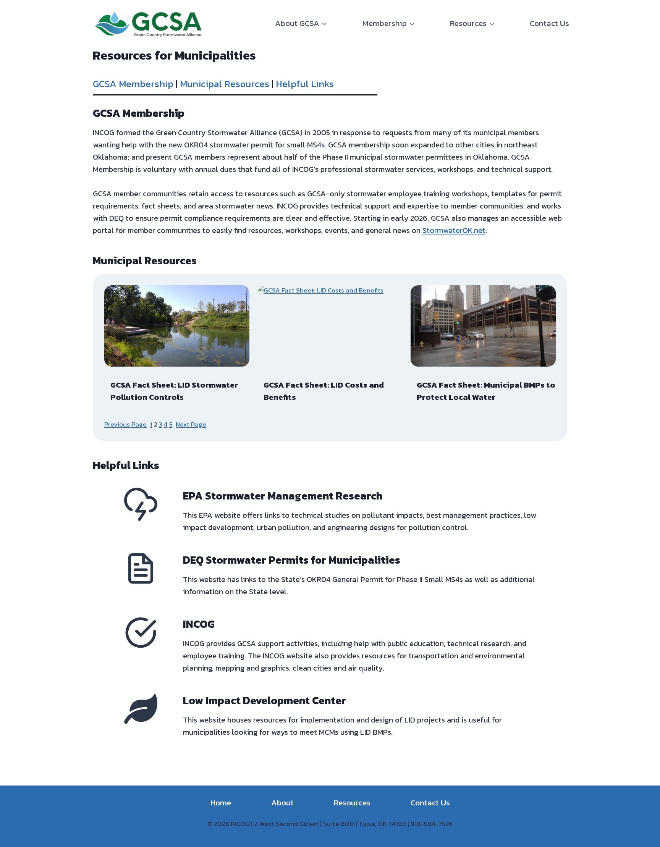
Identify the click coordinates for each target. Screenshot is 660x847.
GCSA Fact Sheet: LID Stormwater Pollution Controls (174, 391)
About (282, 802)
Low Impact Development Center (264, 700)
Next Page (191, 424)
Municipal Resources (224, 83)
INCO (195, 624)
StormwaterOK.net (453, 230)
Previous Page (125, 424)
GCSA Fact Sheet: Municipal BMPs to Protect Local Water (486, 391)
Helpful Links (305, 83)
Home (220, 802)
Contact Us (549, 23)
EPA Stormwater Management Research (282, 496)
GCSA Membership (133, 83)
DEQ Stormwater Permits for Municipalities (291, 560)
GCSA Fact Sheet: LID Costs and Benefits (324, 391)
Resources (352, 802)
